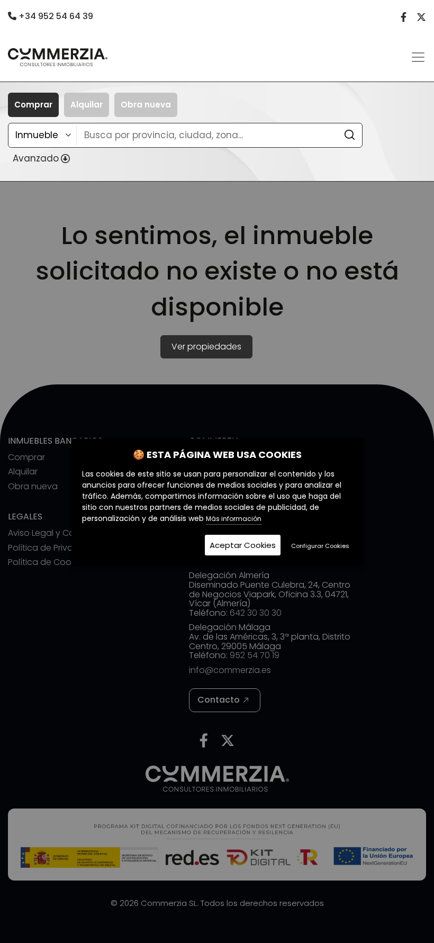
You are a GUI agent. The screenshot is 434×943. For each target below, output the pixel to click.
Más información (233, 518)
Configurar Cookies (320, 546)
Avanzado (36, 158)
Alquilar (86, 104)
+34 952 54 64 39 (54, 16)
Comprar (33, 104)
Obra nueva (146, 104)
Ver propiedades (206, 346)
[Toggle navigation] (418, 57)
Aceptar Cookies (243, 545)
